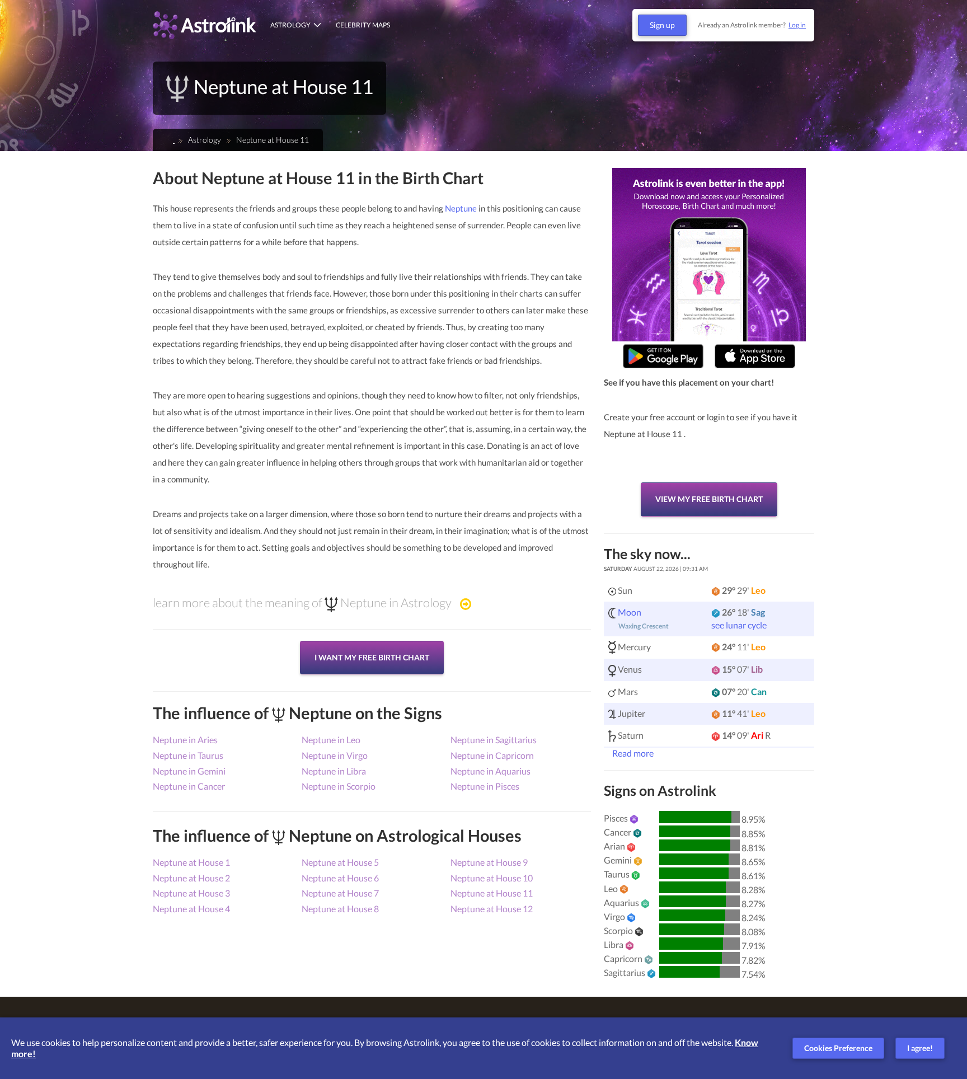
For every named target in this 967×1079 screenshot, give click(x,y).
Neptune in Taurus (188, 755)
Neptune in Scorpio (338, 786)
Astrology (290, 25)
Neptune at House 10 (491, 877)
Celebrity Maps (363, 25)
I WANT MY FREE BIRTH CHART (371, 657)
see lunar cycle (739, 625)
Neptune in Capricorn (492, 755)
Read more (632, 753)
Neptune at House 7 (340, 893)
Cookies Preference (838, 1048)
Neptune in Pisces (484, 786)
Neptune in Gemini (189, 771)
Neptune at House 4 (191, 908)
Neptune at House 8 (340, 908)
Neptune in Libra (334, 771)
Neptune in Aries (185, 739)
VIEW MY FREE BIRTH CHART (709, 499)
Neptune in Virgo (335, 755)
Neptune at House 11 (491, 893)
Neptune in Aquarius (490, 771)
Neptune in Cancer (189, 786)
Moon (629, 612)
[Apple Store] (755, 356)
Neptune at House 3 (191, 893)
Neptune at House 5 (340, 862)
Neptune (461, 208)
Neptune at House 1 (191, 862)
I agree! (920, 1048)
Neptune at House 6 (340, 877)
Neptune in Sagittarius (493, 739)
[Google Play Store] (663, 356)
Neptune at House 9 (489, 862)
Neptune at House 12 (491, 908)
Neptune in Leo (331, 739)
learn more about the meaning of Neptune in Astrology (302, 603)
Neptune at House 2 (191, 877)
